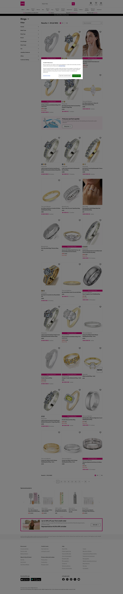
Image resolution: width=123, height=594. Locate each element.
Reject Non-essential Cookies (65, 75)
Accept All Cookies (76, 75)
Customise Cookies (46, 75)
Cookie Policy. (62, 66)
